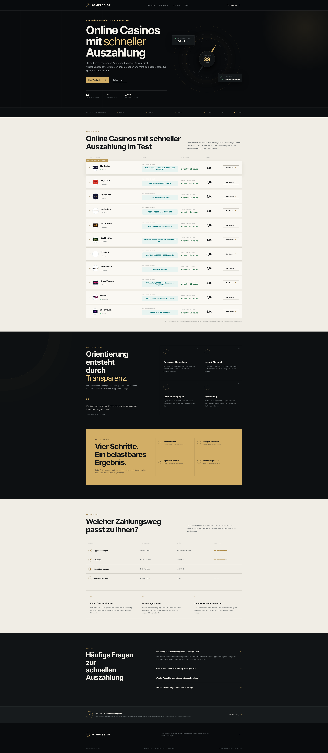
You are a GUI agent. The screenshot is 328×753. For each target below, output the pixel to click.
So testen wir (120, 80)
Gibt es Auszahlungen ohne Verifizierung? (199, 687)
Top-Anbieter (233, 5)
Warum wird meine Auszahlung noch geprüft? (199, 668)
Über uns (171, 748)
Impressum (148, 748)
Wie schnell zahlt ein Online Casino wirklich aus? (199, 651)
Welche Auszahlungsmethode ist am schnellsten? (199, 677)
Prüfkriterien (164, 5)
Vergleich (151, 5)
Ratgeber (177, 5)
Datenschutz (160, 748)
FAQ (186, 5)
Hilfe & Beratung (235, 715)
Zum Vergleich (97, 80)
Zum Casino (231, 168)
